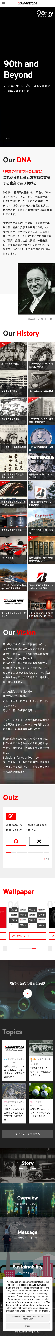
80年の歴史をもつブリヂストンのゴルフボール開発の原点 (40, 1112)
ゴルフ (38, 1102)
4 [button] (34, 948)
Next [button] (50, 948)
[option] (27, 920)
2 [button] (25, 948)
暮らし (33, 1059)
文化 (6, 1102)
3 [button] (30, 948)
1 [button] (21, 948)
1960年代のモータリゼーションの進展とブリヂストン (40, 1071)
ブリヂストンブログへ (27, 1134)
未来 (6, 1059)
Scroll (8, 139)
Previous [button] (5, 948)
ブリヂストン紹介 (16, 1059)
